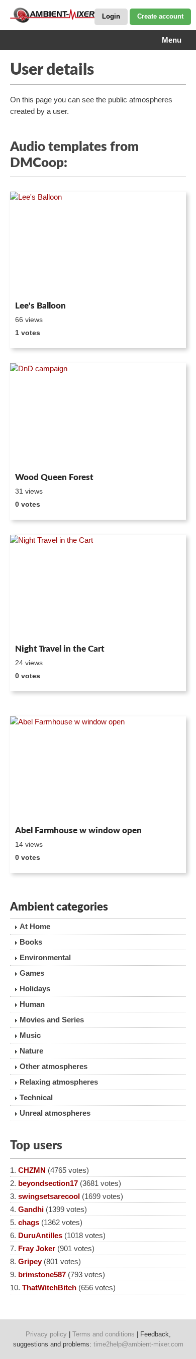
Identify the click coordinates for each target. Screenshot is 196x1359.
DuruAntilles (40, 1235)
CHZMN (32, 1170)
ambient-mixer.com (60, 15)
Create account (160, 16)
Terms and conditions (103, 1334)
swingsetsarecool (49, 1196)
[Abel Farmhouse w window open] (98, 769)
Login (111, 16)
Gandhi (31, 1209)
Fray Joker (36, 1248)
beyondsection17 (48, 1183)
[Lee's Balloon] (98, 244)
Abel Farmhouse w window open (78, 830)
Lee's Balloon (40, 305)
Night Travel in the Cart (60, 649)
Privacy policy (46, 1334)
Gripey (30, 1261)
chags (28, 1222)
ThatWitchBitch (49, 1287)
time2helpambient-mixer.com (138, 1344)
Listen (34, 283)
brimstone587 (42, 1274)
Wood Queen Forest (54, 477)
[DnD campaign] (98, 416)
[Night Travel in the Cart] (98, 587)
